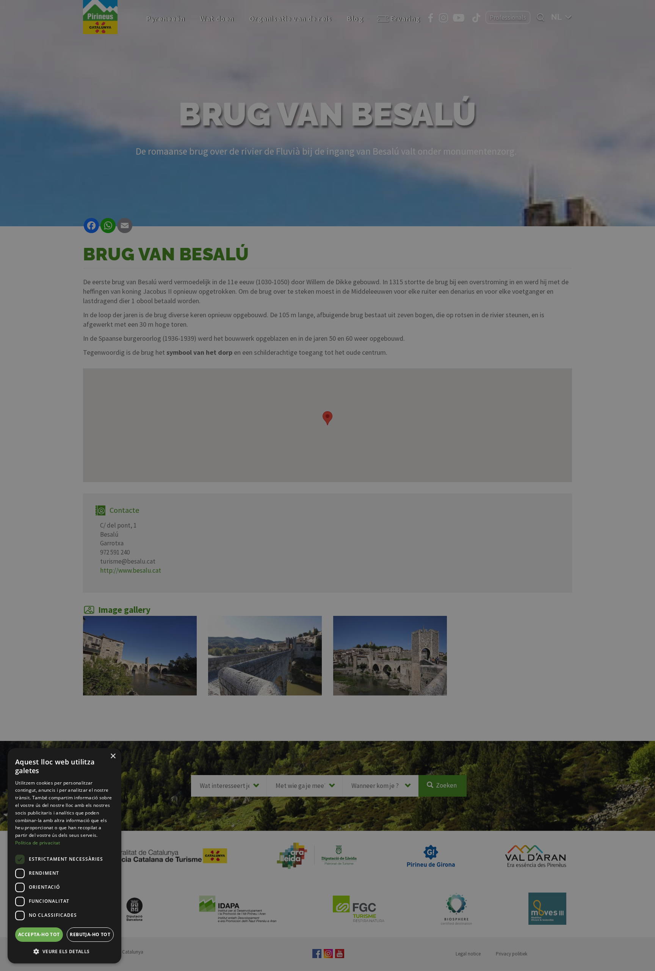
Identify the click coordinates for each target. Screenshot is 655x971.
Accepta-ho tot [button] (39, 934)
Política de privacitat (37, 842)
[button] (64, 951)
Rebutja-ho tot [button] (90, 934)
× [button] (113, 756)
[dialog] (64, 855)
